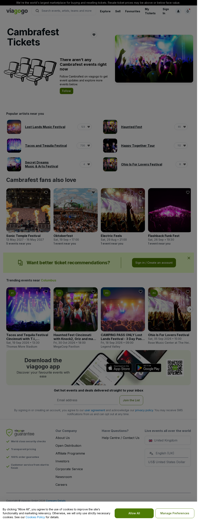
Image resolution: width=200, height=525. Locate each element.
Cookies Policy (35, 517)
